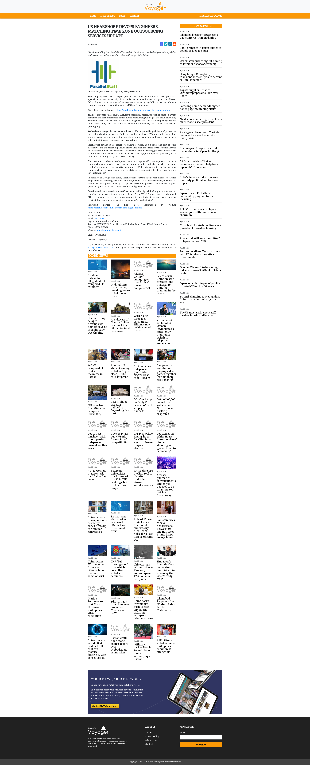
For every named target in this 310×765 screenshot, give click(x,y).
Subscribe (201, 744)
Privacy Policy (152, 736)
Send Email (99, 218)
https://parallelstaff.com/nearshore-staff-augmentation (143, 110)
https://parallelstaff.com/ (108, 230)
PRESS (122, 16)
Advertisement (152, 740)
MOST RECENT (108, 16)
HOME (93, 16)
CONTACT (134, 16)
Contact (149, 744)
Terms (148, 732)
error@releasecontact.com (101, 247)
